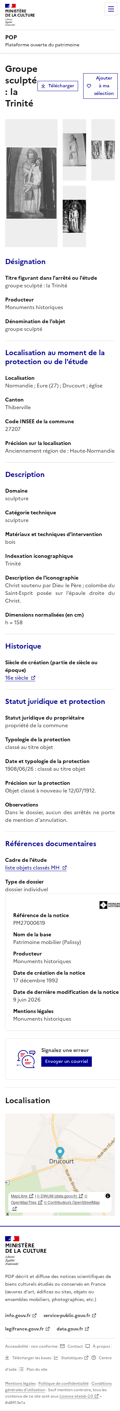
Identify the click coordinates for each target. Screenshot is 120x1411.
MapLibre (19, 1195)
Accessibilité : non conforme (31, 1346)
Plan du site (37, 1369)
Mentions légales (20, 1383)
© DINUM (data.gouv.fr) (57, 1195)
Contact (75, 1346)
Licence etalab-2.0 (76, 1396)
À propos (101, 1346)
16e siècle (16, 678)
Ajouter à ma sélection (104, 86)
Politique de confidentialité (63, 1383)
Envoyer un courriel (66, 1061)
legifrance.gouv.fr (24, 1329)
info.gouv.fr (18, 1315)
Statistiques (72, 1358)
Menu (111, 9)
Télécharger (61, 85)
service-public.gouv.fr (67, 1315)
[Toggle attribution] (108, 1196)
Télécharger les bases (31, 1358)
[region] (60, 1164)
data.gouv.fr (70, 1329)
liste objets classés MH (32, 867)
